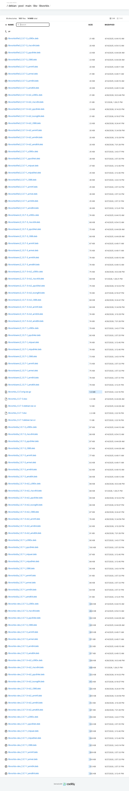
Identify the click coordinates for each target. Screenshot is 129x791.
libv (35, 5)
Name (11, 24)
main (28, 5)
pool (21, 5)
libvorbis (44, 5)
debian (13, 5)
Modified (110, 25)
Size (90, 25)
